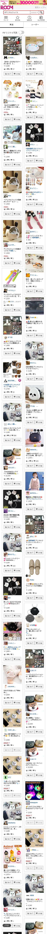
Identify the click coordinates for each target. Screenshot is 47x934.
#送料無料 (29, 149)
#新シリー (12, 386)
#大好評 (6, 385)
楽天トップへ (40, 7)
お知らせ (29, 18)
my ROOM (41, 18)
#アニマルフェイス (34, 499)
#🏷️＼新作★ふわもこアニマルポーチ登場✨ (12, 648)
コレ (8, 73)
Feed (6, 18)
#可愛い (11, 251)
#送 (32, 194)
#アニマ (35, 150)
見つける (18, 18)
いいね (18, 73)
